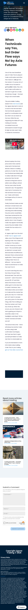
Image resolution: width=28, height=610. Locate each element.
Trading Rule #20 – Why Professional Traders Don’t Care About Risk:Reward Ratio (12, 419)
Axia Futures (16, 104)
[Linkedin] (20, 30)
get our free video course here (14, 350)
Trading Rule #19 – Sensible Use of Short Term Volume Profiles (12, 463)
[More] (22, 30)
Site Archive (3, 576)
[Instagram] (14, 30)
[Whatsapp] (17, 30)
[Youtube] (11, 30)
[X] (8, 30)
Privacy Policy (5, 557)
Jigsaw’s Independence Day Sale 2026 (12, 441)
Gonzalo (8, 423)
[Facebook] (5, 30)
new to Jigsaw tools (15, 236)
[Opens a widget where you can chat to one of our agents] (21, 607)
